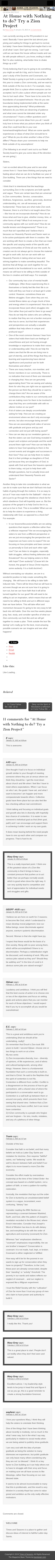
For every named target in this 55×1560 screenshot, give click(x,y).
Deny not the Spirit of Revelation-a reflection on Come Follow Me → (40, 706)
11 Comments (35, 30)
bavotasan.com (40, 1557)
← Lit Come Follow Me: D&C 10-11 (13, 705)
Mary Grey (9, 30)
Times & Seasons (26, 1554)
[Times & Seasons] (27, 9)
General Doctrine (11, 12)
